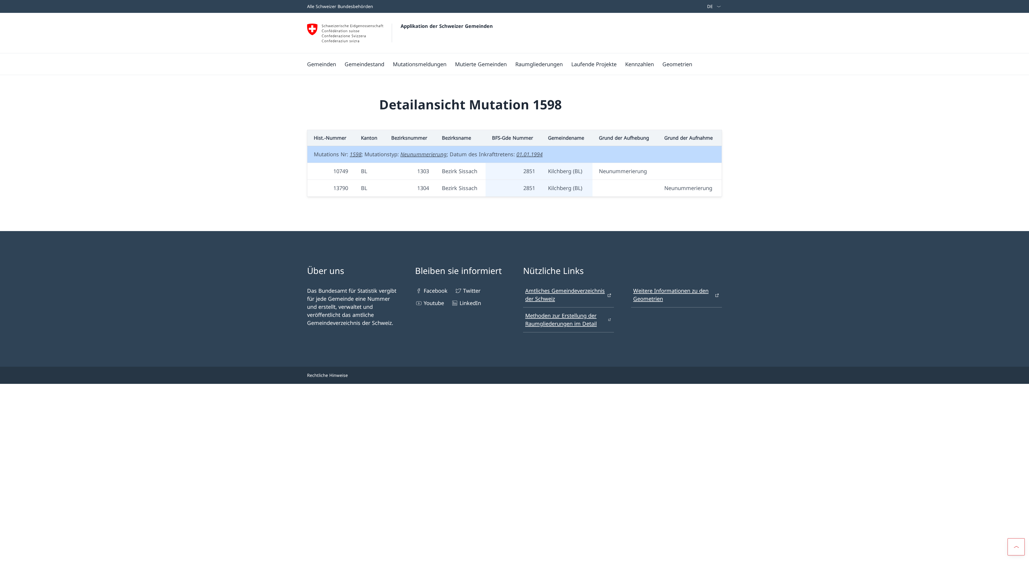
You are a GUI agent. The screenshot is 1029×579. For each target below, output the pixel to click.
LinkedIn (470, 303)
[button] (1016, 546)
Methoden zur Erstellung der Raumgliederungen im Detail (561, 319)
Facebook (436, 290)
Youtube (434, 303)
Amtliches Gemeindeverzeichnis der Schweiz (565, 294)
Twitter (471, 290)
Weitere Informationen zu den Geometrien (671, 294)
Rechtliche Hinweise (327, 375)
